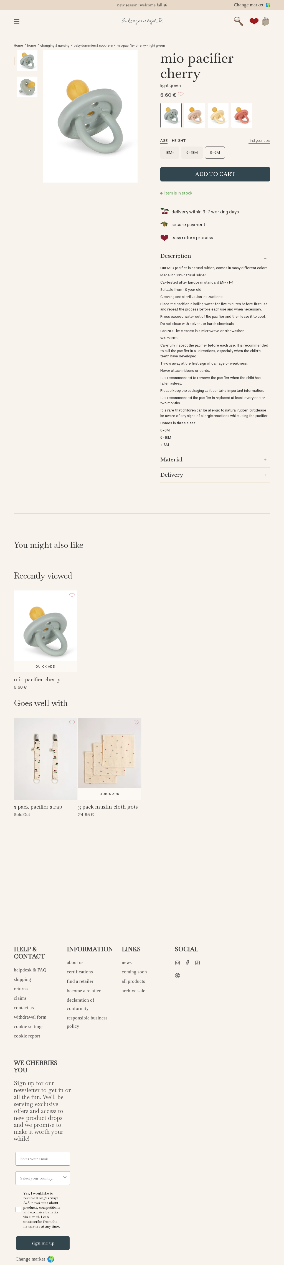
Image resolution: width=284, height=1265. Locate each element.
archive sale (133, 990)
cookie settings (29, 1026)
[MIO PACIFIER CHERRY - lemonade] (218, 115)
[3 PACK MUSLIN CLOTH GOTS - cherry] (109, 759)
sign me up (43, 1243)
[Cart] (265, 21)
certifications (80, 971)
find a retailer (80, 981)
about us (75, 962)
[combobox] (41, 1178)
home (31, 46)
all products (133, 981)
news (127, 962)
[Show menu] (16, 21)
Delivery (171, 475)
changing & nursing (55, 46)
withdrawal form (30, 1017)
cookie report (27, 1036)
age (164, 140)
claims (20, 998)
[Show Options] (65, 1178)
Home (18, 46)
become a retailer (84, 990)
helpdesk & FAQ (30, 970)
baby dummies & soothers (93, 46)
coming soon (134, 971)
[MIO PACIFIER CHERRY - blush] (194, 115)
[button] (238, 21)
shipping (22, 979)
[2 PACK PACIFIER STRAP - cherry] (45, 759)
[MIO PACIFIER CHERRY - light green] (171, 115)
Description (175, 256)
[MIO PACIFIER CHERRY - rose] (241, 115)
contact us (24, 1007)
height (179, 140)
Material (171, 460)
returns (21, 988)
